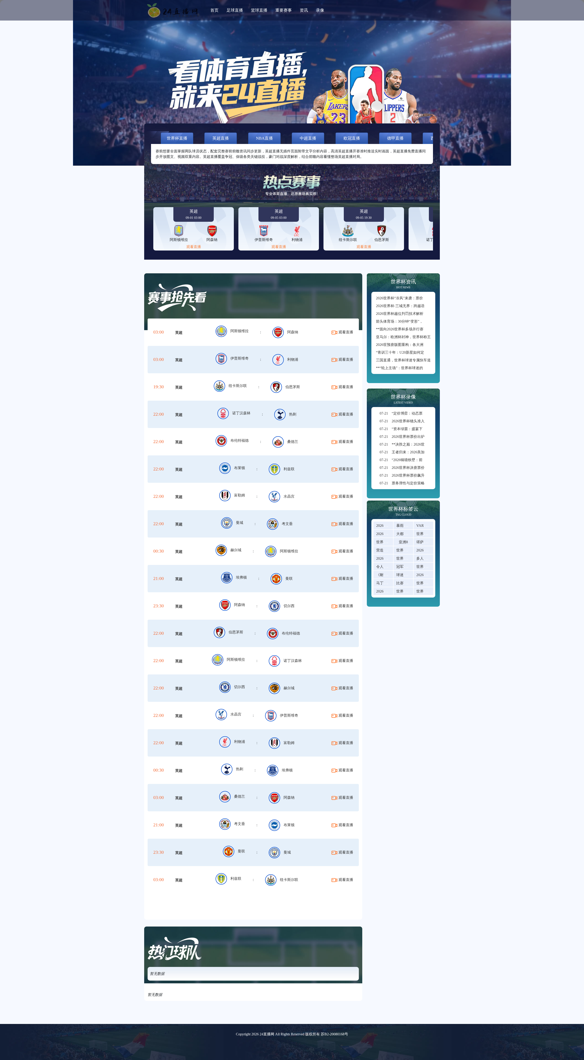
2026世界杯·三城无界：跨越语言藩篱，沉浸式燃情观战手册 (424, 306)
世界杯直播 (177, 138)
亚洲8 (403, 542)
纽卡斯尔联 (238, 386)
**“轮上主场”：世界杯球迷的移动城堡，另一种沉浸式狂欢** (425, 368)
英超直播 (220, 138)
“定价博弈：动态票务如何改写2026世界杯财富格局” (427, 413)
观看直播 (193, 247)
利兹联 (289, 469)
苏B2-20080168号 (334, 1034)
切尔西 (289, 606)
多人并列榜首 (427, 558)
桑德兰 (292, 442)
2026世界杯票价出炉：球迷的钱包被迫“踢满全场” (426, 437)
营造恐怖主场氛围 (390, 550)
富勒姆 (239, 495)
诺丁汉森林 (241, 413)
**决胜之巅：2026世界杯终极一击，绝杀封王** (424, 444)
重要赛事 (283, 10)
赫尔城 (235, 550)
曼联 (289, 578)
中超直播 (308, 138)
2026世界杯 (385, 525)
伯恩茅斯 (292, 387)
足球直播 (235, 10)
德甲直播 (395, 138)
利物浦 (292, 359)
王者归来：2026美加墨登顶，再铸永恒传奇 (420, 452)
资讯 (304, 10)
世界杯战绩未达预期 (412, 591)
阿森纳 (292, 332)
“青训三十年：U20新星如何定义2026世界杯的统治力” (419, 352)
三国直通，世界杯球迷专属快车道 (403, 360)
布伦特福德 (239, 440)
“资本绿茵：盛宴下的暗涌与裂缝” (413, 429)
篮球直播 (259, 10)
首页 (214, 10)
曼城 (239, 523)
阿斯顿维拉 (239, 331)
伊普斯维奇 (239, 358)
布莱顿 (239, 468)
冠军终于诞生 (407, 567)
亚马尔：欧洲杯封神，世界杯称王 (403, 337)
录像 (320, 10)
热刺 (292, 414)
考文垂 (287, 524)
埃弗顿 (241, 577)
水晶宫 (289, 496)
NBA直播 (264, 138)
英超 (178, 332)
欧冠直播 (352, 138)
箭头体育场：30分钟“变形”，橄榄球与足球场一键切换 (419, 321)
